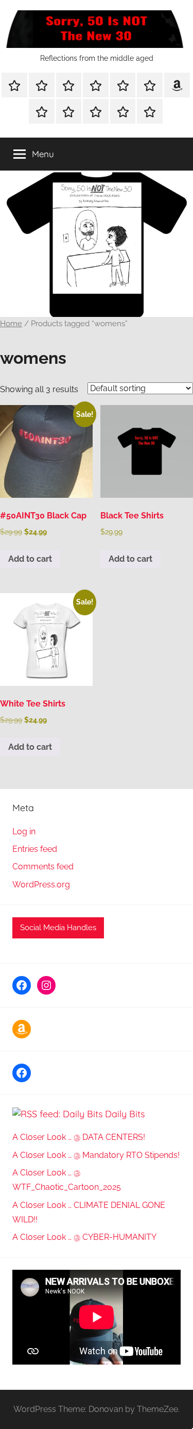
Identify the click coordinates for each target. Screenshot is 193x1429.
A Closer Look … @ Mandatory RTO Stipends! (96, 1155)
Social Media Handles (58, 927)
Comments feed (43, 866)
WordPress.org (41, 884)
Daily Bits (125, 1114)
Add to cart (30, 559)
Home (11, 323)
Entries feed (34, 849)
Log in (24, 831)
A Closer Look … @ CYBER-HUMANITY (84, 1237)
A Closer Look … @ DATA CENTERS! (78, 1137)
